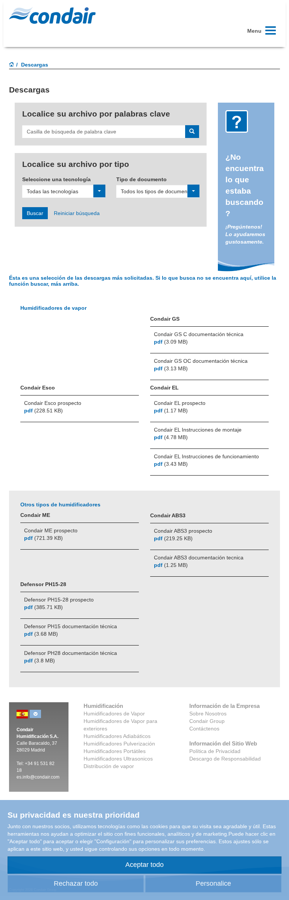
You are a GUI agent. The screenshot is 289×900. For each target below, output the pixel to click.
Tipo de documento (141, 179)
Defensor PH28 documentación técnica (70, 653)
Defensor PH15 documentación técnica (70, 626)
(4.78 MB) (171, 437)
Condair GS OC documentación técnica (201, 361)
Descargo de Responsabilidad (225, 759)
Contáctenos (204, 729)
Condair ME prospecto (51, 530)
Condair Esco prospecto (52, 403)
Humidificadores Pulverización (119, 744)
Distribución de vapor (109, 766)
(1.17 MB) (171, 411)
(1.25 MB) (171, 565)
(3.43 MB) (171, 464)
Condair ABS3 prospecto (183, 531)
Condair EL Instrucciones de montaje (198, 430)
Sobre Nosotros (208, 714)
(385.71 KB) (43, 607)
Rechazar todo (76, 883)
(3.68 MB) (41, 634)
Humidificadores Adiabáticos (117, 736)
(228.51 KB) (43, 411)
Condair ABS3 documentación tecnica (198, 558)
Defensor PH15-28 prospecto (59, 600)
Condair (52, 15)
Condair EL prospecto (179, 403)
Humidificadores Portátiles (115, 751)
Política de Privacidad (214, 751)
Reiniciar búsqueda (77, 213)
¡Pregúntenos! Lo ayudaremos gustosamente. (245, 234)
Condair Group (207, 721)
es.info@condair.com (38, 777)
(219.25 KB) (173, 538)
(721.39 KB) (43, 538)
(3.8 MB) (39, 661)
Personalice (213, 883)
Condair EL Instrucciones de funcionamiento (206, 456)
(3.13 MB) (171, 368)
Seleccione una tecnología (56, 179)
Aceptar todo (144, 864)
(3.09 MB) (171, 342)
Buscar (35, 213)
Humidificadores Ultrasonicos (118, 759)
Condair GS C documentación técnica (198, 334)
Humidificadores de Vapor (114, 714)
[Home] (11, 65)
